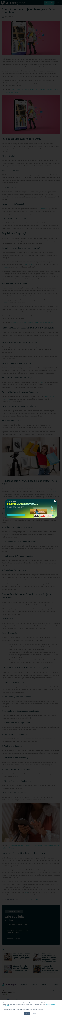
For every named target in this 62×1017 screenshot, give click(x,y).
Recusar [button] (35, 1013)
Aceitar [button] (27, 1013)
